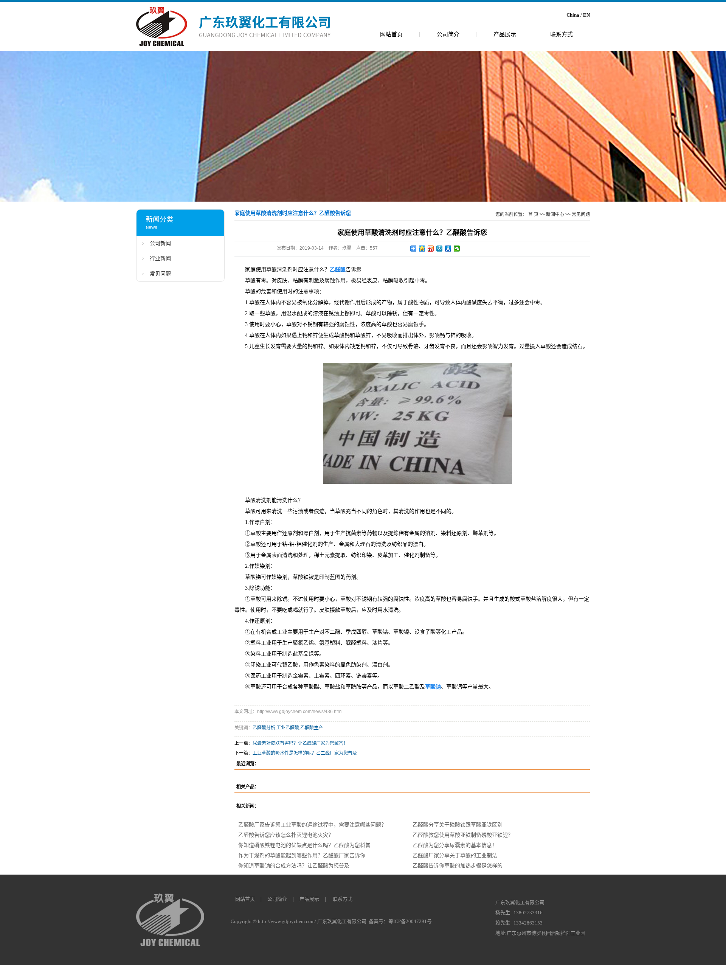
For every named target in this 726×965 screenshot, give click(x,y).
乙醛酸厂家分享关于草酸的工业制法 (455, 855)
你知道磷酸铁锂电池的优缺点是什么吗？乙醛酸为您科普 (304, 845)
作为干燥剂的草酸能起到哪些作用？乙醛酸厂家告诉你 (301, 855)
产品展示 (504, 34)
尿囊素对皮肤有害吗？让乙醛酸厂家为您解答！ (300, 743)
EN (586, 15)
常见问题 (160, 274)
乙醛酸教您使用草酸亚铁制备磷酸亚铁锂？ (463, 835)
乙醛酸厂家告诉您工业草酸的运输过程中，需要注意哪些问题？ (312, 825)
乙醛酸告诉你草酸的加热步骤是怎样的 (458, 865)
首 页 (533, 214)
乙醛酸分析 (264, 727)
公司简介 (448, 34)
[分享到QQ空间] (422, 249)
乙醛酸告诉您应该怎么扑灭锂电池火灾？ (286, 835)
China (572, 15)
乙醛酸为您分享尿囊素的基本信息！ (455, 845)
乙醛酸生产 (311, 727)
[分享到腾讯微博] (439, 249)
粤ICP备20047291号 (410, 921)
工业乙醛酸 (287, 727)
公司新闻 (160, 243)
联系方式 (561, 34)
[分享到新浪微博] (431, 249)
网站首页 (391, 34)
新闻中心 (555, 214)
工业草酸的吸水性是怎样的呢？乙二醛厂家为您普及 (305, 753)
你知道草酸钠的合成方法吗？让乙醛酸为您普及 (293, 865)
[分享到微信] (457, 249)
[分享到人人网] (448, 249)
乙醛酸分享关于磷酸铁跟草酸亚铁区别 (458, 825)
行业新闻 (160, 258)
